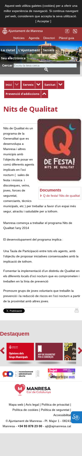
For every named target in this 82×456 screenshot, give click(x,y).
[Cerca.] (46, 70)
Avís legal (32, 404)
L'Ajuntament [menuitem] (29, 50)
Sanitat (50, 85)
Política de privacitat (55, 404)
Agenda (34, 38)
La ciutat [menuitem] (8, 50)
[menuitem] (12, 85)
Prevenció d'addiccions (22, 94)
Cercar (7, 65)
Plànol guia (66, 38)
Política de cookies (25, 410)
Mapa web (16, 404)
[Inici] (77, 311)
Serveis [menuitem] (48, 50)
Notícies (18, 38)
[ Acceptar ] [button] (43, 21)
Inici (9, 85)
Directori (49, 38)
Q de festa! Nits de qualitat (61, 195)
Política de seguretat (55, 410)
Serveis (28, 85)
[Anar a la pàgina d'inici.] (22, 33)
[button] (2, 350)
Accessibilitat (62, 415)
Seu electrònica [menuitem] (13, 58)
